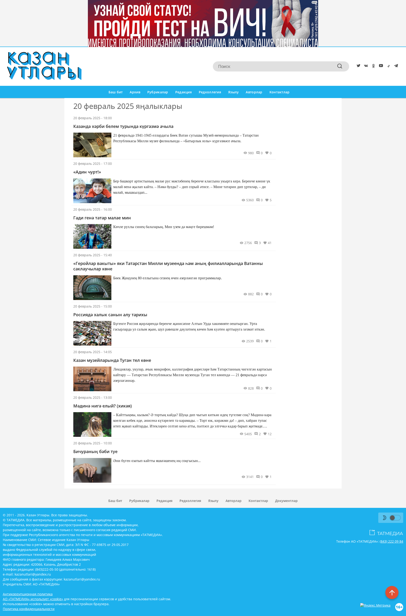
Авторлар (254, 92)
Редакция (183, 92)
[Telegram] (395, 66)
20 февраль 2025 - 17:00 (92, 163)
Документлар (286, 500)
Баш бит (116, 92)
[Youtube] (380, 66)
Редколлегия (210, 92)
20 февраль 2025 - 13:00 (92, 397)
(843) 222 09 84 (391, 541)
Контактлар (279, 92)
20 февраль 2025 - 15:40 (92, 255)
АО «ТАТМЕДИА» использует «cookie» (33, 599)
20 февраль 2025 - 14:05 (92, 352)
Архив (135, 92)
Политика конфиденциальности (29, 609)
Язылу (233, 92)
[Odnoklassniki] (372, 66)
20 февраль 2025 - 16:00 (92, 209)
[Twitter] (357, 66)
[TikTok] (387, 66)
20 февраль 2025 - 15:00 (92, 306)
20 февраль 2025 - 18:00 (92, 118)
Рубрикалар (157, 92)
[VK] (365, 66)
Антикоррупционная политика (28, 594)
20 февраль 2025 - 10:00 (92, 443)
